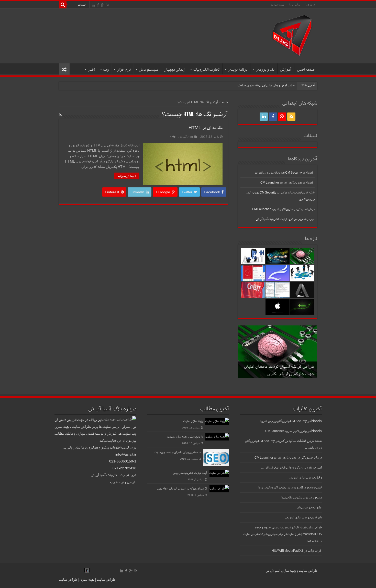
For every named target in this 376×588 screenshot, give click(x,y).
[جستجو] (63, 4)
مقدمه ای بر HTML (206, 127)
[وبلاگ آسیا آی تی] (292, 35)
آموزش (285, 69)
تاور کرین (316, 517)
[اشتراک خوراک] (60, 115)
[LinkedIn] (93, 5)
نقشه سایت (277, 4)
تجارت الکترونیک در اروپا (272, 487)
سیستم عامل (148, 69)
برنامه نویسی (237, 69)
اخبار (91, 69)
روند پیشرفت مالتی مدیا (294, 497)
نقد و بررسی (265, 69)
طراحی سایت (105, 580)
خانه (225, 102)
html (191, 137)
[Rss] (108, 5)
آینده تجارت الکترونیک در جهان (190, 473)
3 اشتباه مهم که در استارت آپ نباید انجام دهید (182, 488)
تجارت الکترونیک (206, 69)
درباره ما (310, 4)
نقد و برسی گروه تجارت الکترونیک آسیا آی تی (281, 219)
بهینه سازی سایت (193, 421)
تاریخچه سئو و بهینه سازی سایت (185, 436)
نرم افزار (124, 69)
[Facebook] (97, 5)
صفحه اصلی (306, 69)
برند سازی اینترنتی (300, 477)
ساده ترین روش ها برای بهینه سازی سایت (266, 85)
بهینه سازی (87, 580)
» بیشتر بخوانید (126, 176)
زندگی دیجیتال (174, 69)
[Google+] (103, 5)
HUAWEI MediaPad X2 (287, 550)
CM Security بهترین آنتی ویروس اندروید (278, 172)
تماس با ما (294, 4)
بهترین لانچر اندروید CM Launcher (281, 182)
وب (106, 69)
